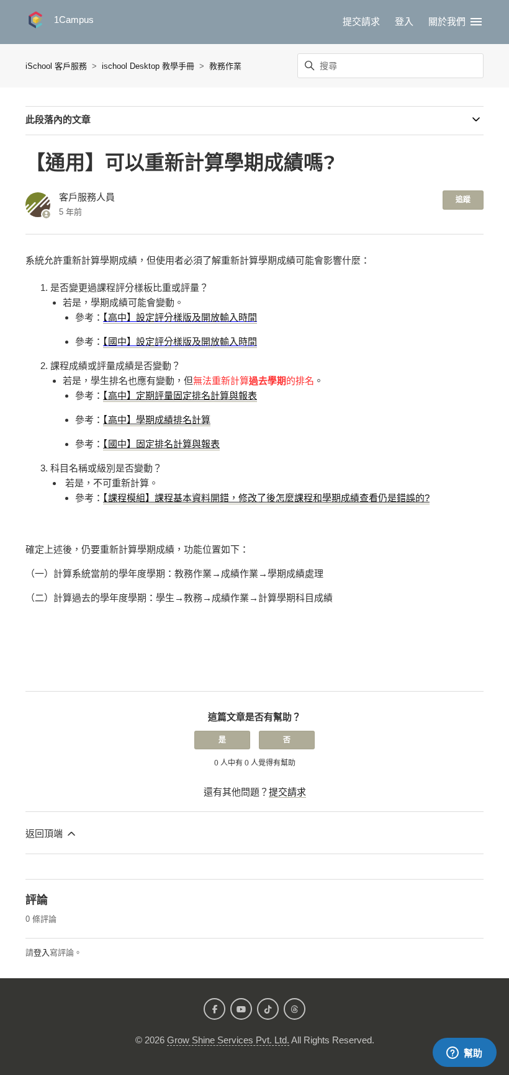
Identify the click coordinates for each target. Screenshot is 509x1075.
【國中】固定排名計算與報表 (161, 444)
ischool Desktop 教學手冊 (148, 66)
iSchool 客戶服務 (56, 66)
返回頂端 (45, 833)
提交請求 (361, 21)
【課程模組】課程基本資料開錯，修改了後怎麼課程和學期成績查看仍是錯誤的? (266, 498)
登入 (42, 952)
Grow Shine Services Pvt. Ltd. (228, 1040)
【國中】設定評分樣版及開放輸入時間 (180, 341)
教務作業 (225, 66)
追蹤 (463, 199)
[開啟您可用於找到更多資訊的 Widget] (464, 1053)
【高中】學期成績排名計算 (156, 419)
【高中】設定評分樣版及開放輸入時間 (180, 317)
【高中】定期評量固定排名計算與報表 (180, 395)
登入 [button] (404, 21)
